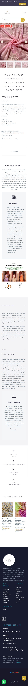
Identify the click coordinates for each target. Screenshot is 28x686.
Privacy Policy (6, 589)
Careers (5, 602)
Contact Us (6, 600)
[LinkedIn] (11, 672)
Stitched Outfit (20, 597)
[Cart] (25, 13)
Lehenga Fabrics (20, 599)
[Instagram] (13, 672)
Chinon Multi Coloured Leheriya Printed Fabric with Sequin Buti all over (20, 522)
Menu (22, 12)
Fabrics (17, 595)
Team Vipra (18, 662)
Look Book (18, 587)
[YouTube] (17, 672)
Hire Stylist (19, 591)
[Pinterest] (15, 672)
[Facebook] (9, 672)
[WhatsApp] (19, 672)
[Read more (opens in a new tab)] (14, 131)
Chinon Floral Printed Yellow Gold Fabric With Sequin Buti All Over (7, 521)
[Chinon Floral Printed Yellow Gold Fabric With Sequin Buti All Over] (7, 509)
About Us (5, 609)
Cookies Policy (7, 594)
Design (17, 593)
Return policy (6, 591)
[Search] (23, 20)
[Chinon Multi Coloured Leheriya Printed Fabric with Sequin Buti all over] (20, 509)
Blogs (17, 589)
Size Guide (15, 151)
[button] (4, 681)
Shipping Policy (6, 593)
